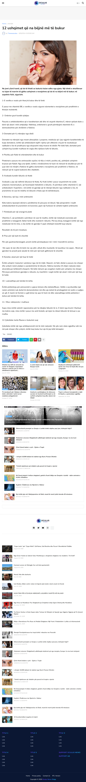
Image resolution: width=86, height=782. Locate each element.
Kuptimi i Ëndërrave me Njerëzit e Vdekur (30, 485)
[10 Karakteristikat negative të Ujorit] (7, 719)
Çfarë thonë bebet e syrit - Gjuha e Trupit (30, 447)
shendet (10, 24)
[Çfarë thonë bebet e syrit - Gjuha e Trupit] (9, 449)
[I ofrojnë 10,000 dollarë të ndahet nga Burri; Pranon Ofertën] (9, 459)
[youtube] (43, 528)
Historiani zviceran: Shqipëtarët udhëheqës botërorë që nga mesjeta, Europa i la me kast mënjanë (46, 439)
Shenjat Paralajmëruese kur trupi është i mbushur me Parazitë (35, 632)
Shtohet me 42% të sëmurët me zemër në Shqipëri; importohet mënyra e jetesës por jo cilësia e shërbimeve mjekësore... (13, 368)
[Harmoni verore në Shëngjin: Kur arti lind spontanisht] (7, 567)
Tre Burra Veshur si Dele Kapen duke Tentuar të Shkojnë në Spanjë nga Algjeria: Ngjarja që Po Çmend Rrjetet (48, 613)
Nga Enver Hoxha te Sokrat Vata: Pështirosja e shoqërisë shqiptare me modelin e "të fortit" (44, 556)
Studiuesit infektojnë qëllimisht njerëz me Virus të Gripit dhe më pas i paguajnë (70, 367)
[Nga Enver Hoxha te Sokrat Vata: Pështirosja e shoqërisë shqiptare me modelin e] (7, 558)
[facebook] (34, 528)
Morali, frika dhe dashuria (22, 575)
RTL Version (56, 776)
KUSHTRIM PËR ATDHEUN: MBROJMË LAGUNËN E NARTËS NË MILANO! (38, 593)
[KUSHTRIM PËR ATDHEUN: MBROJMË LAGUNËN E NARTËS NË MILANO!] (7, 595)
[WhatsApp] (31, 339)
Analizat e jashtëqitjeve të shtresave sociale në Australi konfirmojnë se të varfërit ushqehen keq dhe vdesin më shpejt (42, 395)
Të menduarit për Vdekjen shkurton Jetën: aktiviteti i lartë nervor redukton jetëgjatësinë (14, 394)
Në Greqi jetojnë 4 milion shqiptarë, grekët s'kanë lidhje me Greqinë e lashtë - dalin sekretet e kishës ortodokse (48, 476)
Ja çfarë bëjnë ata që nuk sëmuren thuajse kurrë (42, 366)
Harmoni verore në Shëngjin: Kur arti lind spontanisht (31, 565)
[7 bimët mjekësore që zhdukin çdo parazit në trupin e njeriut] (9, 468)
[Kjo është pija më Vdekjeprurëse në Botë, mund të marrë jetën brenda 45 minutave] (9, 496)
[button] (3, 3)
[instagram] (47, 528)
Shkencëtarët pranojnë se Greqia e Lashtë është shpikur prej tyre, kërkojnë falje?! (44, 428)
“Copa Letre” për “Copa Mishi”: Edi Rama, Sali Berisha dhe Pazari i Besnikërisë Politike (43, 546)
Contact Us (46, 776)
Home (4, 24)
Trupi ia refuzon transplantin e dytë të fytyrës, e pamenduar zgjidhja (70, 393)
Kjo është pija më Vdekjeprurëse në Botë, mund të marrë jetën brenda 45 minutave (44, 494)
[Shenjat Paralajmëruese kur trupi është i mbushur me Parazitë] (7, 635)
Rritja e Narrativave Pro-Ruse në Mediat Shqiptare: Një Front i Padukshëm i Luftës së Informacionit (47, 621)
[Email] (39, 339)
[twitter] (38, 528)
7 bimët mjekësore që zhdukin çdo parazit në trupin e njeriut (36, 466)
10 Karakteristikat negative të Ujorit (26, 717)
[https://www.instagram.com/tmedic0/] (52, 528)
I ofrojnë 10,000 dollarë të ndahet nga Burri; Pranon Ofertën (36, 457)
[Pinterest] (35, 339)
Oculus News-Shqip (49, 779)
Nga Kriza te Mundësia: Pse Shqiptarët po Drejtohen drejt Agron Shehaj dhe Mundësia (43, 603)
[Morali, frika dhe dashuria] (7, 577)
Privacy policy (36, 776)
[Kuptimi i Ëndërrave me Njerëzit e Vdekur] (9, 487)
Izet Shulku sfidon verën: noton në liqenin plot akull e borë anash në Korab (39, 584)
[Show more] (43, 339)
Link (3, 737)
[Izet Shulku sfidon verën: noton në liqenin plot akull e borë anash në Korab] (7, 586)
